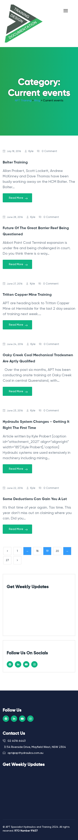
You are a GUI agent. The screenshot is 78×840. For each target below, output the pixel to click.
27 (7, 560)
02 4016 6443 (16, 740)
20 (57, 551)
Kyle (31, 151)
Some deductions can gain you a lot (35, 499)
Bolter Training (15, 162)
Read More (16, 197)
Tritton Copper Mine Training (27, 295)
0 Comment (49, 151)
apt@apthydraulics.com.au (25, 753)
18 (37, 551)
